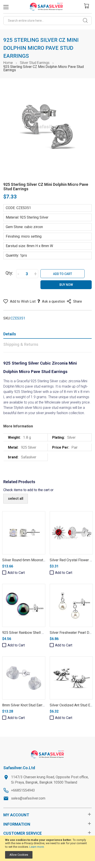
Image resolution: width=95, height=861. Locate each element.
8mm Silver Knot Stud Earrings (25, 705)
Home (8, 63)
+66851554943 (23, 790)
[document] (47, 848)
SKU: (7, 318)
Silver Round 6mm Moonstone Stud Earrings (36, 560)
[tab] (47, 334)
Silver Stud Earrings (34, 63)
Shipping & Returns (20, 344)
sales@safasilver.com (28, 798)
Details (9, 334)
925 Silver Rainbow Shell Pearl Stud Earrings (36, 632)
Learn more (36, 846)
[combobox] (47, 20)
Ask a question (53, 301)
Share (77, 301)
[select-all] (15, 499)
